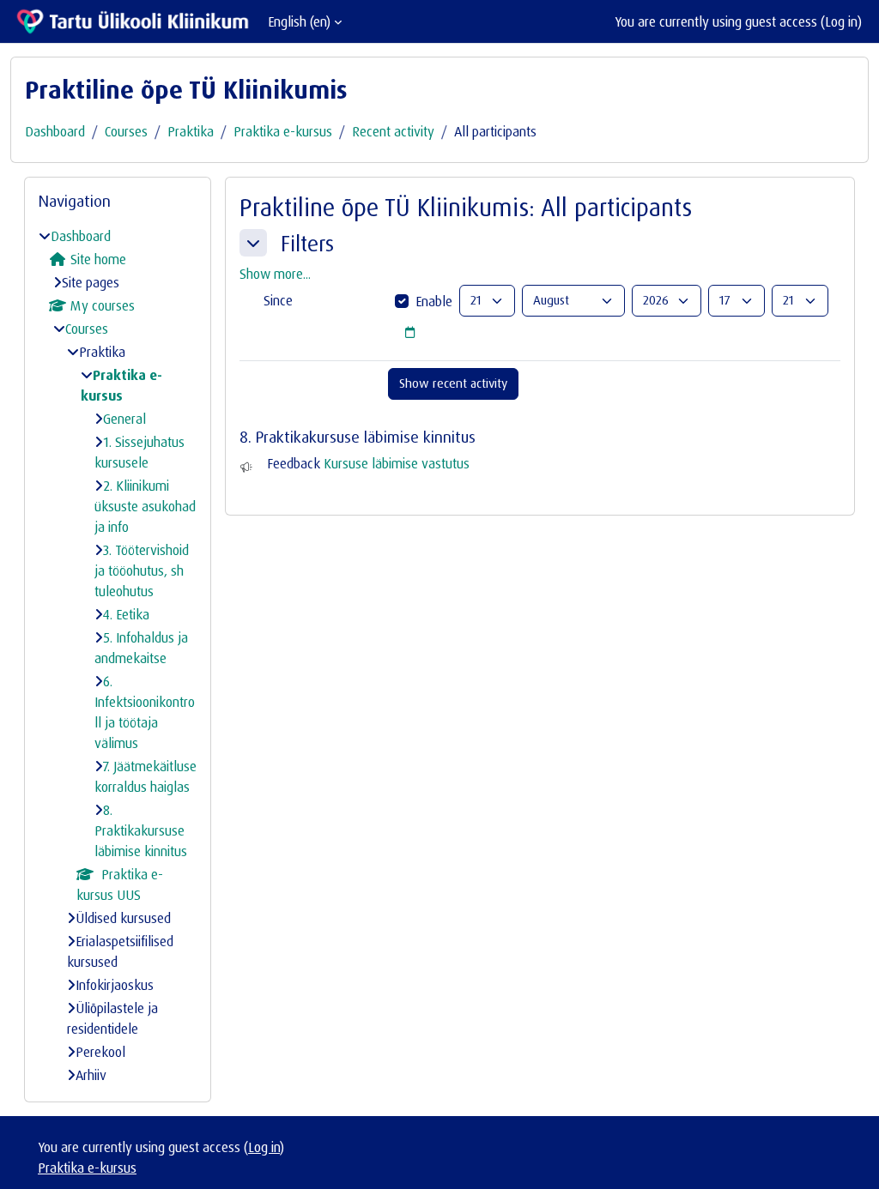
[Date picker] (409, 333)
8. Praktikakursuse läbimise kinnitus (140, 830)
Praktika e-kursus (282, 131)
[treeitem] (118, 655)
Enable (433, 301)
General (124, 418)
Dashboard (55, 131)
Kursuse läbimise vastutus (397, 463)
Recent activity (393, 131)
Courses (126, 131)
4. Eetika (126, 614)
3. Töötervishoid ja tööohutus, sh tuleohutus (141, 570)
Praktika (190, 131)
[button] (253, 243)
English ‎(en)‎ (299, 21)
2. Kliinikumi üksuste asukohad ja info (145, 506)
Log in (841, 21)
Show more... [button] (275, 273)
